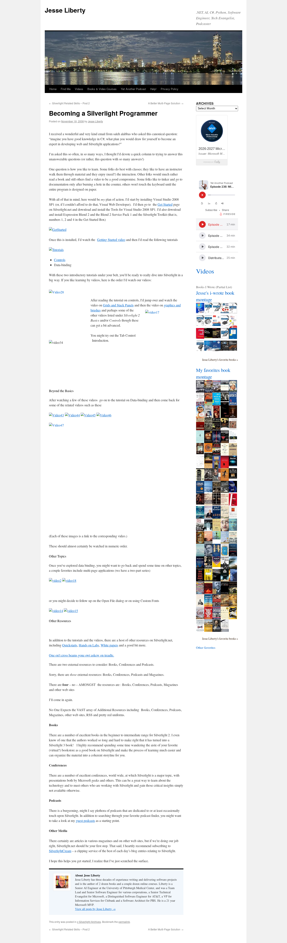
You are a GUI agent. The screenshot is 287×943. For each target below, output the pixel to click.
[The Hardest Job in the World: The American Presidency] (233, 542)
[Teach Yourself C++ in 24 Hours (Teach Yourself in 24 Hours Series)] (225, 312)
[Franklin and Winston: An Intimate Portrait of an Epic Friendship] (233, 593)
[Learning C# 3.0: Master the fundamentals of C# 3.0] (208, 325)
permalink (124, 921)
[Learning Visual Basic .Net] (200, 350)
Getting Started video (111, 239)
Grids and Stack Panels (118, 305)
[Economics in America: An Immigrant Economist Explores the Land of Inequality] (200, 631)
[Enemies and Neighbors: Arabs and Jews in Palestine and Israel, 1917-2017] (208, 630)
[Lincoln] (216, 479)
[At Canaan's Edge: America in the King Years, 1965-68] (225, 491)
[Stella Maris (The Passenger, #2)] (233, 580)
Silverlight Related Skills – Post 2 (69, 103)
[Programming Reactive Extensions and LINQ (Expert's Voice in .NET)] (216, 337)
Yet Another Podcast (133, 89)
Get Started (165, 204)
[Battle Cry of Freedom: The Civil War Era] (216, 391)
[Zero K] (233, 529)
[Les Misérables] (208, 418)
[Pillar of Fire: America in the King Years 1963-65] (216, 492)
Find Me (66, 89)
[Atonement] (233, 417)
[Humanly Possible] (200, 605)
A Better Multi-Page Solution (165, 103)
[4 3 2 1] (216, 517)
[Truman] (233, 391)
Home (53, 89)
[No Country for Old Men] (225, 467)
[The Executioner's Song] (233, 517)
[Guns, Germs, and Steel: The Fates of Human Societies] (225, 429)
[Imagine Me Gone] (225, 542)
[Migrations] (200, 555)
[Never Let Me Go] (225, 530)
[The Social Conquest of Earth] (233, 442)
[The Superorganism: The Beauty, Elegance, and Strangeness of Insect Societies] (233, 477)
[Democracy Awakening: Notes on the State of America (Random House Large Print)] (208, 605)
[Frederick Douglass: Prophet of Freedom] (216, 630)
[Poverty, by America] (225, 593)
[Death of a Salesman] (216, 467)
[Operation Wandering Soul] (208, 580)
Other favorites (205, 647)
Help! (153, 89)
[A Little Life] (208, 555)
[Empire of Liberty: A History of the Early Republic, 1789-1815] (233, 605)
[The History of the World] (216, 530)
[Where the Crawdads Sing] (208, 542)
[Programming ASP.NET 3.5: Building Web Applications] (225, 337)
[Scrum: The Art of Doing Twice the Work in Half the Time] (208, 618)
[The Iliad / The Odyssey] (208, 504)
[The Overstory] (200, 542)
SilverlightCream (60, 851)
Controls (59, 260)
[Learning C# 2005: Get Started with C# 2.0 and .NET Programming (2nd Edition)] (200, 325)
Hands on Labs (89, 645)
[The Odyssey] (208, 455)
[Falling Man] (208, 491)
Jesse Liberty (65, 9)
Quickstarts (69, 645)
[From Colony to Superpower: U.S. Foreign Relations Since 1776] (216, 605)
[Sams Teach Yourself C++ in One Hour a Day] (216, 350)
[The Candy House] (200, 593)
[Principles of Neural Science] (233, 491)
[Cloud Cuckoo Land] (225, 555)
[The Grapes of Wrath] (233, 454)
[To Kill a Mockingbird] (208, 404)
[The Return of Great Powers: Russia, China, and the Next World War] (225, 630)
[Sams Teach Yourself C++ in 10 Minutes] (233, 327)
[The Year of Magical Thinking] (225, 618)
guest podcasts (85, 820)
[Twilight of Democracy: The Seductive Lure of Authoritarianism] (233, 556)
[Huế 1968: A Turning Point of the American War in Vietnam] (200, 529)
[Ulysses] (200, 479)
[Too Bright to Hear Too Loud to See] (216, 538)
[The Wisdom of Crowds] (200, 404)
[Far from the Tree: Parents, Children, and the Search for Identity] (225, 479)
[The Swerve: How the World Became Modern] (208, 567)
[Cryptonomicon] (225, 442)
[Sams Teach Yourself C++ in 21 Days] (200, 312)
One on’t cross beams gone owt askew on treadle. (81, 655)
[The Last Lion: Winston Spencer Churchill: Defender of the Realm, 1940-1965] (208, 480)
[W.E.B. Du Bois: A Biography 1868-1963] (216, 593)
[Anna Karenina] (200, 453)
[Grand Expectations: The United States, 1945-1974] (216, 618)
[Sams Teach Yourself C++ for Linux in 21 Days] (208, 349)
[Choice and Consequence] (200, 492)
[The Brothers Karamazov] (200, 429)
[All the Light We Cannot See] (200, 517)
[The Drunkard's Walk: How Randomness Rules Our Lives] (225, 454)
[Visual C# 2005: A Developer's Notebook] (233, 338)
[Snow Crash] (216, 441)
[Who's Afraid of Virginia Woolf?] (216, 404)
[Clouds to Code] (200, 337)
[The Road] (225, 417)
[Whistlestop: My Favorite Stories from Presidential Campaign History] (208, 517)
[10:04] (216, 580)
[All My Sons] (225, 404)
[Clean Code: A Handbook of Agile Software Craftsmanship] (233, 465)
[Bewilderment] (200, 567)
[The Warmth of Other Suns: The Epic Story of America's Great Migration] (208, 429)
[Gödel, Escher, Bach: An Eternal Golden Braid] (208, 442)
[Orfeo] (233, 568)
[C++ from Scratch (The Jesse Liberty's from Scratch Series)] (208, 337)
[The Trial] (200, 467)
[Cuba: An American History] (200, 618)
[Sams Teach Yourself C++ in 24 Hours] (216, 325)
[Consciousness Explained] (233, 428)
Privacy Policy (169, 89)
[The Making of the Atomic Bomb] (208, 592)
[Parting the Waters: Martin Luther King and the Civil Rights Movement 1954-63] (200, 392)
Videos (79, 89)
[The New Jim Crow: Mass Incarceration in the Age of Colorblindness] (216, 504)
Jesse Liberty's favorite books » (220, 360)
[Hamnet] (216, 555)
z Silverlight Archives (89, 921)
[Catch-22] (233, 404)
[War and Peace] (216, 417)
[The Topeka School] (225, 580)
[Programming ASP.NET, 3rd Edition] (216, 312)
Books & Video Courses (102, 89)
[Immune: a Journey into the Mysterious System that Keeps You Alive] (216, 566)
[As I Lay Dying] (208, 467)
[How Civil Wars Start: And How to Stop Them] (200, 580)
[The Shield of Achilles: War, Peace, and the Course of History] (200, 503)
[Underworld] (208, 530)
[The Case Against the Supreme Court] (233, 504)
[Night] (225, 391)
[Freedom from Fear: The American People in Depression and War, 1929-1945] (208, 391)
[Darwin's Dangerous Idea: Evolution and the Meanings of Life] (216, 430)
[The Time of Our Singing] (225, 568)
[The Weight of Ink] (225, 517)
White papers (109, 645)
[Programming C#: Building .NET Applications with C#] (208, 312)
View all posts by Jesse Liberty (95, 909)
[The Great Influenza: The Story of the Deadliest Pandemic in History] (216, 454)
